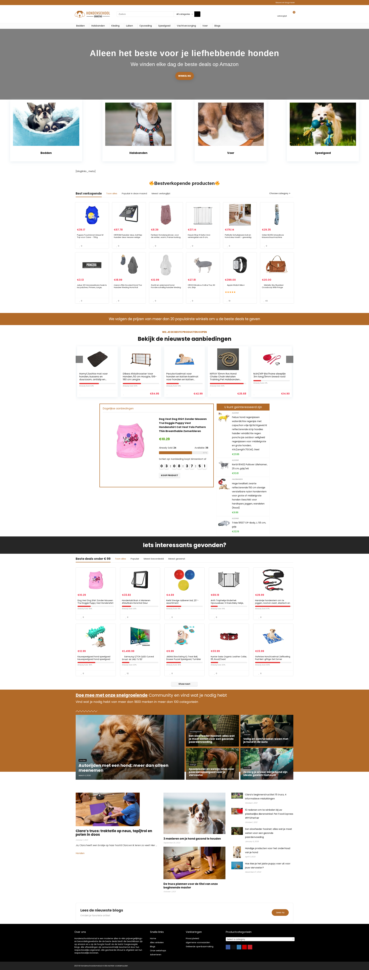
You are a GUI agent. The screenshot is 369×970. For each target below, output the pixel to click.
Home (153, 938)
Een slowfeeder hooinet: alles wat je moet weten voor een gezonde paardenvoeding (268, 833)
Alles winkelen (157, 942)
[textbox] (260, 939)
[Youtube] (244, 947)
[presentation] (79, 359)
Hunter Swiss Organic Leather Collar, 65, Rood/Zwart (229, 658)
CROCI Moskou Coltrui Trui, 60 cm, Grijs (201, 286)
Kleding (115, 25)
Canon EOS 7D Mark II (279, 373)
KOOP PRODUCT (153, 475)
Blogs (217, 25)
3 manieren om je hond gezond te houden (192, 838)
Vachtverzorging (186, 25)
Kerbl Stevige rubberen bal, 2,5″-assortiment (182, 601)
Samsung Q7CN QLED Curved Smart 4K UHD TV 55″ (138, 658)
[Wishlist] (282, 12)
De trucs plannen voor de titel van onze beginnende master (190, 885)
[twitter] (233, 947)
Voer (205, 25)
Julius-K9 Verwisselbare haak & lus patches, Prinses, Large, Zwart (92, 287)
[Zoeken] (197, 14)
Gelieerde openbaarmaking (199, 946)
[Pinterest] (250, 947)
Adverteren (155, 954)
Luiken (129, 25)
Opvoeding (145, 25)
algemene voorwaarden (198, 942)
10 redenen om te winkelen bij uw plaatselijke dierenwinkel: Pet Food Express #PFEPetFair (269, 814)
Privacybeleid (192, 938)
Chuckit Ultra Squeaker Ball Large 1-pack (240, 375)
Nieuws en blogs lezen (285, 2)
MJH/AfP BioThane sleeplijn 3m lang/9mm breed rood (196, 375)
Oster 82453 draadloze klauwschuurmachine (273, 236)
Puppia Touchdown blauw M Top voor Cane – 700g (90, 236)
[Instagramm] (239, 947)
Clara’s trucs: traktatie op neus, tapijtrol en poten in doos (114, 833)
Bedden (80, 25)
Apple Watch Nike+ (236, 285)
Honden (80, 853)
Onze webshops (158, 950)
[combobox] (260, 939)
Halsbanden (98, 25)
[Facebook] (228, 947)
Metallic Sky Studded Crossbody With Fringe (272, 286)
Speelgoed (164, 25)
